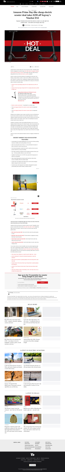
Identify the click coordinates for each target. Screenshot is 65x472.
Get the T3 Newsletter (25, 6)
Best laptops (37, 443)
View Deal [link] (35, 203)
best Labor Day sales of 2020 (29, 226)
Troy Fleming (28, 25)
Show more (26, 216)
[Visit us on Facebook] (37, 1)
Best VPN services (28, 448)
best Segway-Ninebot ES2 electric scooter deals (22, 110)
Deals (17, 6)
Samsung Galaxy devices (29, 445)
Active (27, 3)
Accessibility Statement (20, 458)
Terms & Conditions (33, 287)
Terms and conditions (45, 458)
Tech (23, 3)
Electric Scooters (34, 10)
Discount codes (48, 448)
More (43, 3)
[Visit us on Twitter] (39, 1)
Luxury (36, 3)
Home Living (31, 3)
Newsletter (37, 66)
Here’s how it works (44, 27)
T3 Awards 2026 (34, 6)
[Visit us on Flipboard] (45, 1)
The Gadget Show (42, 6)
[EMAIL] (9, 294)
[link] (14, 95)
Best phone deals (48, 443)
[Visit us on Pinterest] (40, 1)
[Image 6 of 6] (37, 183)
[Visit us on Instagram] (44, 1)
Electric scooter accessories (17, 105)
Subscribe (57, 1)
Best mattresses (38, 448)
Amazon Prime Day (26, 249)
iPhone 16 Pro (27, 443)
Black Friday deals (35, 249)
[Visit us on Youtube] (42, 1)
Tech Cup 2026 (51, 6)
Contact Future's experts (31, 458)
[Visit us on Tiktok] (47, 1)
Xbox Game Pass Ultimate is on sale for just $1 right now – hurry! (24, 254)
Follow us (32, 66)
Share (13, 66)
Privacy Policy (39, 287)
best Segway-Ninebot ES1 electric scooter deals (22, 107)
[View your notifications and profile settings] (54, 1)
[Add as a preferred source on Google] (32, 465)
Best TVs (36, 445)
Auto (40, 3)
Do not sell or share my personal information (32, 461)
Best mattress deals (49, 445)
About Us (38, 458)
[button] (25, 203)
